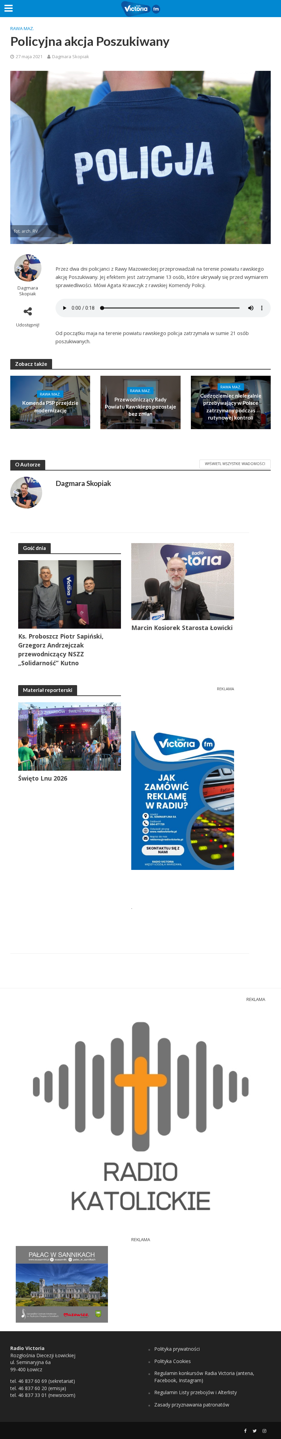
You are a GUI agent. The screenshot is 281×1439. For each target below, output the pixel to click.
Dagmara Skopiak (70, 56)
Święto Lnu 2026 (42, 778)
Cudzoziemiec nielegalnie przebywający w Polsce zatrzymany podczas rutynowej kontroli (230, 407)
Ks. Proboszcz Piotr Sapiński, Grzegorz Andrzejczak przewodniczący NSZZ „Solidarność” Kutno (60, 649)
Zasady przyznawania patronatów (191, 1404)
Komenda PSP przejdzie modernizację (50, 406)
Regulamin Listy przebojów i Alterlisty (195, 1392)
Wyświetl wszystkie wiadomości (235, 463)
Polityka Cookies (172, 1361)
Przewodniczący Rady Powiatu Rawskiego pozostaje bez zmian (140, 406)
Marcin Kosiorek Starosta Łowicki (182, 628)
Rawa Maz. (22, 28)
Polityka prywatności (177, 1349)
